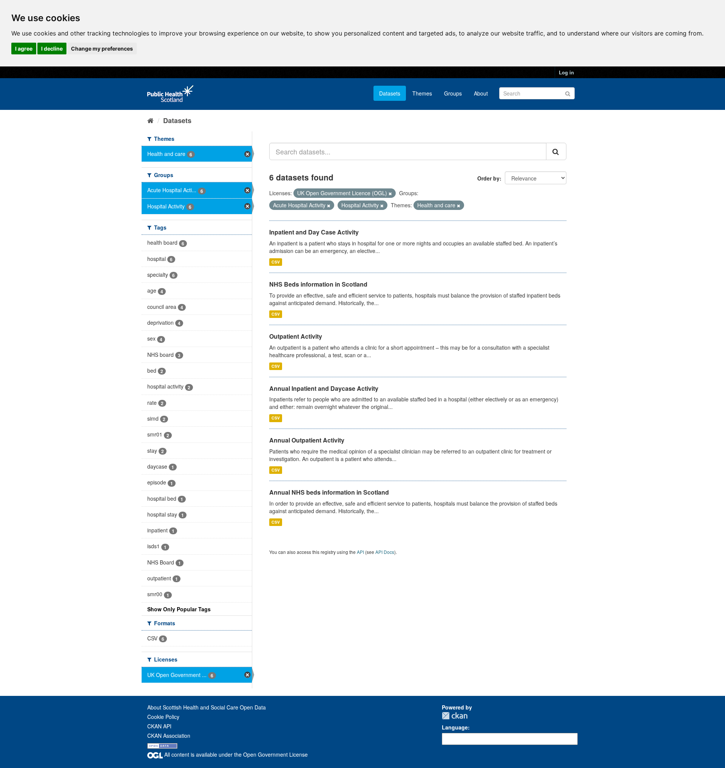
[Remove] (390, 193)
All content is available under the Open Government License (235, 754)
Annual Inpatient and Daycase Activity (323, 388)
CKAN (454, 716)
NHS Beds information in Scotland (318, 284)
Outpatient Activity (295, 336)
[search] (556, 151)
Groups (453, 93)
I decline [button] (52, 48)
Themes (422, 93)
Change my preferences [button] (102, 48)
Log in (566, 72)
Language (455, 727)
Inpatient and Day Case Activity (314, 232)
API (360, 552)
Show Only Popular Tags (179, 609)
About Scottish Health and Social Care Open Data (206, 707)
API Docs (384, 552)
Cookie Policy (163, 716)
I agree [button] (23, 48)
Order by (488, 178)
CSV (275, 262)
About (481, 93)
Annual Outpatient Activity (306, 440)
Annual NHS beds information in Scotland (329, 492)
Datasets (389, 93)
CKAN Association (168, 735)
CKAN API (159, 726)
